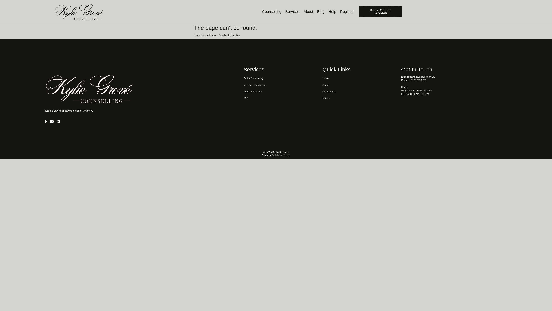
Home (325, 78)
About (308, 11)
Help (332, 11)
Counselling (271, 11)
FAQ (246, 98)
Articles (326, 98)
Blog (320, 11)
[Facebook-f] (45, 121)
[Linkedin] (58, 121)
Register (347, 11)
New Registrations (253, 91)
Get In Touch (328, 91)
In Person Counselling (255, 85)
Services (292, 11)
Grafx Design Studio (281, 155)
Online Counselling (253, 78)
